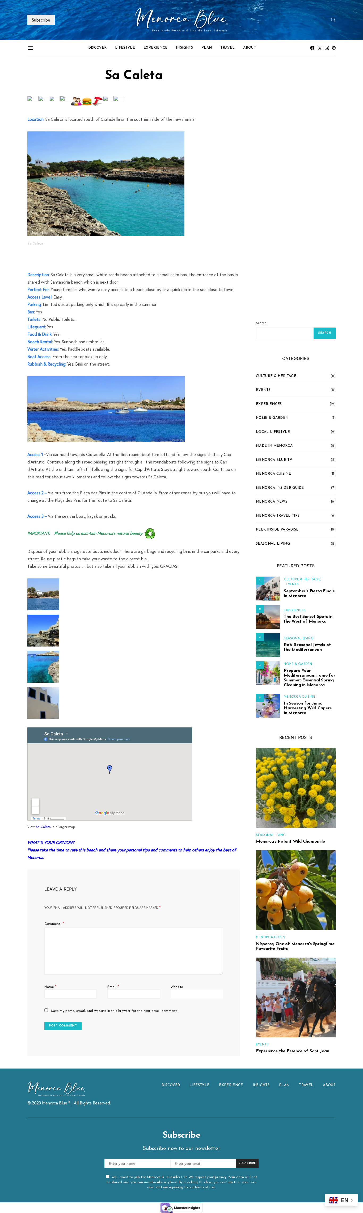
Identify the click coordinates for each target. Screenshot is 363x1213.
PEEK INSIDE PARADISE (277, 529)
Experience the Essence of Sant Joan (292, 1051)
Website (177, 986)
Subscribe (41, 20)
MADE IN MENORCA (274, 446)
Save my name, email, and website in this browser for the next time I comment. (114, 1010)
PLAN (206, 47)
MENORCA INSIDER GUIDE (280, 488)
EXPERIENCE (155, 47)
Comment (52, 923)
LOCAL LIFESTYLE (273, 432)
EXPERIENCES (269, 404)
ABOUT (249, 47)
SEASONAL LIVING (273, 543)
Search (261, 323)
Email (113, 986)
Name (50, 986)
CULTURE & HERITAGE (276, 376)
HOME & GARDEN (272, 418)
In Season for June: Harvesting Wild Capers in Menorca (308, 708)
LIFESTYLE (125, 47)
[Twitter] (320, 48)
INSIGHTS (184, 47)
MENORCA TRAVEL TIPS (277, 516)
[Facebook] (312, 48)
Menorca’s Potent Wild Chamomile (290, 841)
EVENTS (263, 390)
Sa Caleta (43, 827)
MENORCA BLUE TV (274, 460)
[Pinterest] (334, 48)
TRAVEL (227, 47)
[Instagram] (327, 48)
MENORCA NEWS (271, 501)
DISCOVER (97, 47)
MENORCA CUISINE (273, 473)
